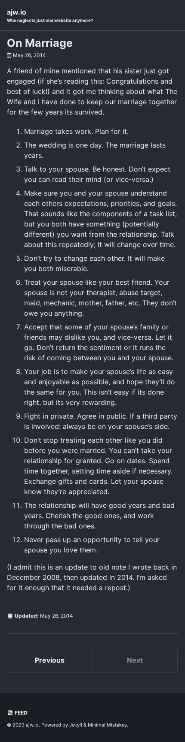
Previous (50, 660)
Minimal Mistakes (107, 725)
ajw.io (50, 15)
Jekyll (75, 725)
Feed (20, 712)
